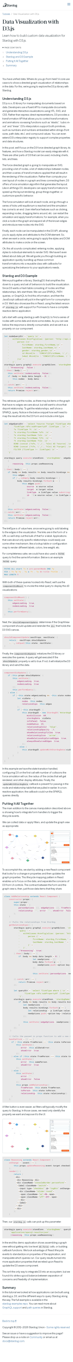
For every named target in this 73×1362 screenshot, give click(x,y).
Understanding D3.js (17, 52)
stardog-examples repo (15, 1303)
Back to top (8, 1321)
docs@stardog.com (13, 1341)
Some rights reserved (58, 1327)
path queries (34, 1307)
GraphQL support (12, 1307)
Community (36, 1337)
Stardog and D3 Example (19, 56)
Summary (11, 65)
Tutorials (6, 14)
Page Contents (12, 47)
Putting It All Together (17, 61)
